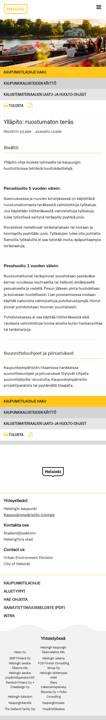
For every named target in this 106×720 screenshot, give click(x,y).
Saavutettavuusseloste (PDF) (34, 607)
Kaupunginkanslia (20, 703)
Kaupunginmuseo (53, 703)
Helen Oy (20, 652)
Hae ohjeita (16, 599)
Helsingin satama (53, 658)
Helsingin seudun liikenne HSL (20, 665)
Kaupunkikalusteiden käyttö (30, 83)
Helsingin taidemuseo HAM (54, 675)
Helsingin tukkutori (20, 696)
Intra (9, 615)
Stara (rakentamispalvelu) (53, 685)
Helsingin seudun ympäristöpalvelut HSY (20, 675)
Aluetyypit (14, 591)
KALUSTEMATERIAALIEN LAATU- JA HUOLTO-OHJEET (45, 94)
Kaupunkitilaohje (22, 583)
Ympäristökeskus (53, 709)
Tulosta (15, 105)
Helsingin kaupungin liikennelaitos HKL (53, 650)
